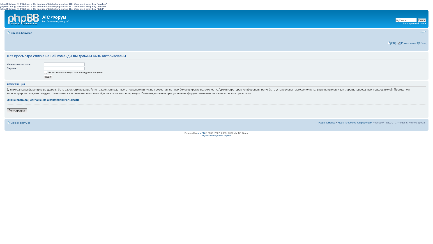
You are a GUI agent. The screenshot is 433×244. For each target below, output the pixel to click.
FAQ (393, 43)
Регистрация (408, 43)
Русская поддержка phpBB (216, 135)
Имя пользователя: (19, 64)
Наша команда (326, 122)
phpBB (201, 133)
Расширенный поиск (414, 23)
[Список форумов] (24, 18)
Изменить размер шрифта (423, 32)
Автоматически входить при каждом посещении (75, 72)
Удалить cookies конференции (355, 122)
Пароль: (12, 68)
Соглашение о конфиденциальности (54, 100)
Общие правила (17, 100)
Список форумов (21, 33)
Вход (423, 43)
